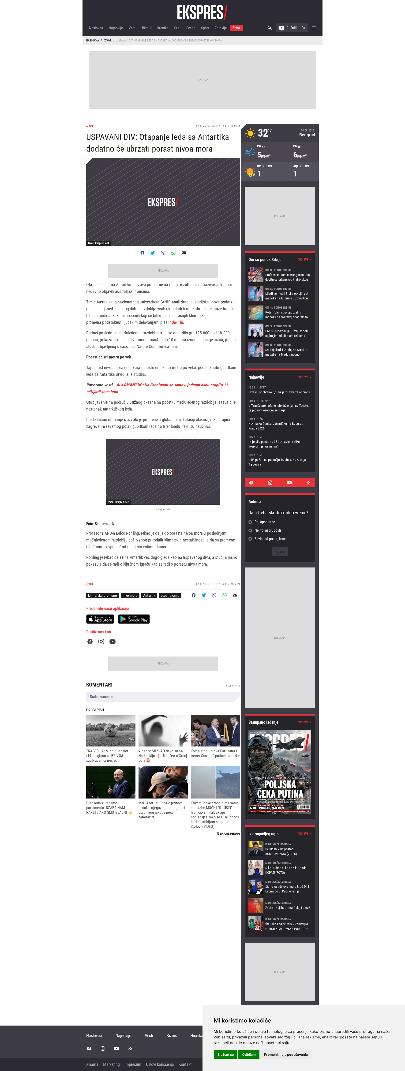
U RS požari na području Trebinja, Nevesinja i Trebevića (279, 459)
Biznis (146, 28)
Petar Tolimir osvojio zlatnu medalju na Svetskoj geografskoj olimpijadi (279, 312)
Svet (177, 28)
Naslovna (96, 28)
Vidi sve (303, 259)
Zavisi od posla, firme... (272, 539)
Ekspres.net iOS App (100, 619)
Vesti (132, 28)
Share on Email (184, 253)
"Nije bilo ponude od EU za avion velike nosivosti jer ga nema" (279, 441)
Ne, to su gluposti (268, 530)
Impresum (132, 1064)
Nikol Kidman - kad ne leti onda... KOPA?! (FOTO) (279, 867)
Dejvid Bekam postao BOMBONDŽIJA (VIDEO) (279, 848)
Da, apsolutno (265, 522)
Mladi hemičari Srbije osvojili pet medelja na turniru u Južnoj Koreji (279, 293)
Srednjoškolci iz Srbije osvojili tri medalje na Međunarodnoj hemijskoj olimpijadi (279, 349)
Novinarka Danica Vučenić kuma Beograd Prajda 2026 (279, 423)
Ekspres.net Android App (134, 619)
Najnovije (116, 28)
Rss (308, 482)
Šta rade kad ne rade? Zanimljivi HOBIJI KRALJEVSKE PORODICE (279, 923)
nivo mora (130, 595)
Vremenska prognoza (280, 133)
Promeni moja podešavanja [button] (286, 1054)
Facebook (90, 641)
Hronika (163, 28)
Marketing (111, 1064)
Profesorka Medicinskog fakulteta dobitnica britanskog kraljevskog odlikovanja (279, 274)
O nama (91, 1064)
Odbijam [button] (249, 1054)
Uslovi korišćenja (160, 1064)
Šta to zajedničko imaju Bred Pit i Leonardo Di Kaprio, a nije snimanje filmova (279, 886)
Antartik (149, 595)
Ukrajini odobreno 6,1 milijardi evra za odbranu (279, 390)
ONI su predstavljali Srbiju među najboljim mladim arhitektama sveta (279, 331)
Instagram (101, 641)
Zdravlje (221, 28)
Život (236, 28)
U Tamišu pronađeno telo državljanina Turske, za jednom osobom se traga (279, 405)
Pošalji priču (295, 28)
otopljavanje (170, 595)
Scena (190, 28)
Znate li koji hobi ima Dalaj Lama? (279, 905)
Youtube (112, 641)
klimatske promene (102, 595)
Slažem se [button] (226, 1054)
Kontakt (185, 1064)
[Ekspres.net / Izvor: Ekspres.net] (163, 472)
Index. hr (175, 322)
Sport (205, 28)
